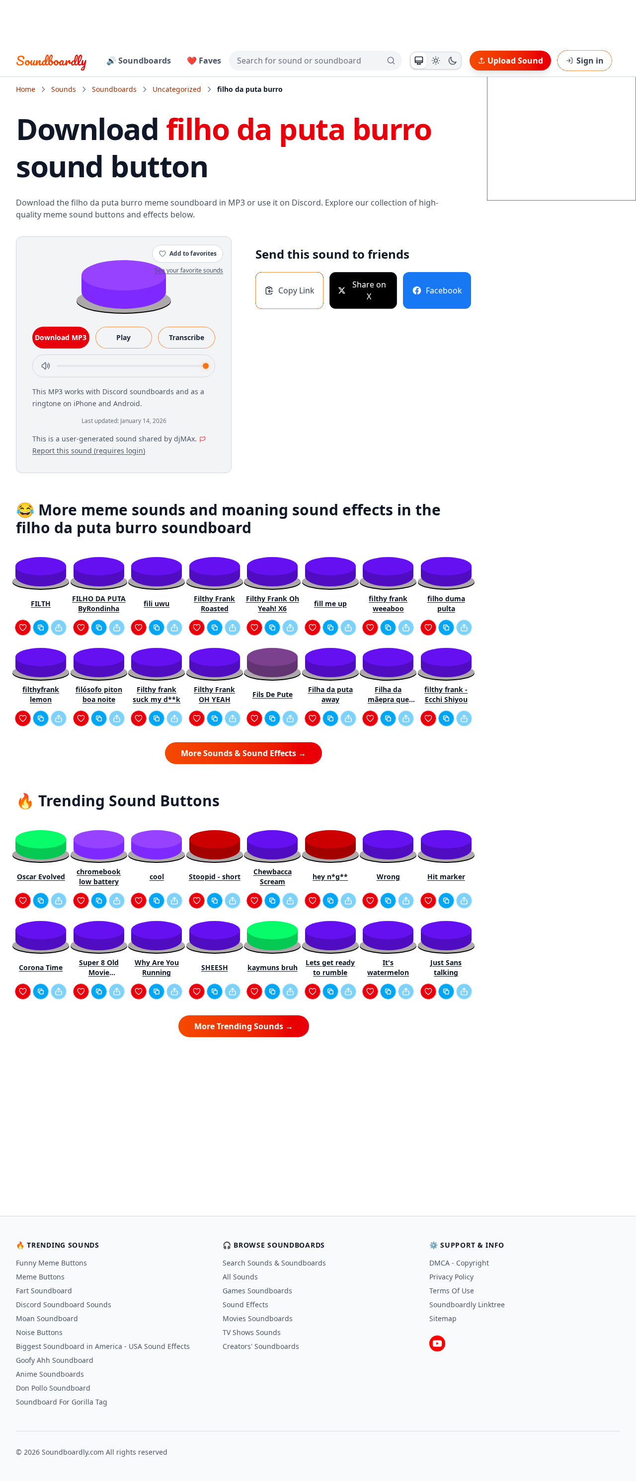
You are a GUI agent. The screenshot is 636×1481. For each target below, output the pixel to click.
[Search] (391, 61)
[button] (123, 284)
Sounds (63, 89)
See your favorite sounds (189, 270)
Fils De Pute (272, 694)
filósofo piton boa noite (99, 694)
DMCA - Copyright (459, 1263)
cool (157, 876)
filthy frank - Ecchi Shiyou (446, 694)
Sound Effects (245, 1304)
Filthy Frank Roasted (214, 603)
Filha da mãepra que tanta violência (388, 695)
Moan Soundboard (47, 1318)
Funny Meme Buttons (51, 1263)
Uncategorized (177, 89)
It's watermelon (388, 967)
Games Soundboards (257, 1290)
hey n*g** (330, 876)
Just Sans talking (446, 967)
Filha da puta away (330, 694)
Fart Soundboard (44, 1290)
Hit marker (446, 876)
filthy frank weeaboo (388, 603)
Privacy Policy (451, 1276)
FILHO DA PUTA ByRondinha (99, 603)
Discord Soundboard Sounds (63, 1304)
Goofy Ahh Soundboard (54, 1360)
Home (25, 89)
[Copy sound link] (41, 627)
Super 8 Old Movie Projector (99, 968)
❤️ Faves (204, 60)
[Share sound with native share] (59, 627)
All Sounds (240, 1276)
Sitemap (443, 1318)
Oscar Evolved (41, 876)
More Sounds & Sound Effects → (243, 753)
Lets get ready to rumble (330, 967)
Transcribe (186, 337)
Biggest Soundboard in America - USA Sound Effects (103, 1346)
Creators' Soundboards (261, 1346)
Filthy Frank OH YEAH (214, 694)
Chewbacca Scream (272, 876)
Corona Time (41, 967)
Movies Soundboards (258, 1318)
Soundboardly (51, 61)
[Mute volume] (46, 366)
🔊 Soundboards (138, 60)
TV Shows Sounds (252, 1332)
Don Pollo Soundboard (53, 1388)
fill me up (330, 603)
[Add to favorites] (23, 627)
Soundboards (114, 89)
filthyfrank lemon (40, 694)
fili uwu (156, 603)
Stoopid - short (214, 876)
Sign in (590, 60)
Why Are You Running (157, 967)
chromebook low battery (99, 876)
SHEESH (214, 967)
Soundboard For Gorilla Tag (61, 1402)
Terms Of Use (451, 1290)
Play (123, 337)
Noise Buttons (39, 1332)
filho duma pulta (446, 603)
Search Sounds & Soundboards (274, 1263)
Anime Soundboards (50, 1374)
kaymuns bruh (272, 967)
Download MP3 (60, 337)
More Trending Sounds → (243, 1026)
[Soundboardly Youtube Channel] (437, 1343)
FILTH (41, 603)
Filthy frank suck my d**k (156, 694)
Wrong (388, 876)
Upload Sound (515, 60)
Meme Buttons (40, 1276)
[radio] (419, 61)
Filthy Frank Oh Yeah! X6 (272, 603)
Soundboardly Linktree (467, 1304)
